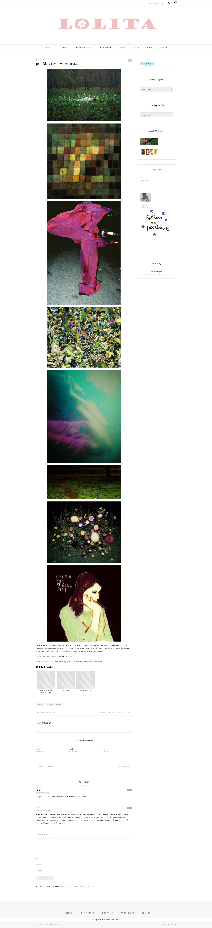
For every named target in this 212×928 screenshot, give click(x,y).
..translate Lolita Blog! (144, 206)
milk (103, 749)
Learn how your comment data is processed (81, 886)
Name (38, 859)
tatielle (142, 178)
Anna (38, 790)
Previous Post (45, 766)
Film (137, 48)
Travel (123, 48)
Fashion (63, 48)
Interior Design (83, 48)
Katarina (51, 712)
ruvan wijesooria (47, 661)
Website (38, 871)
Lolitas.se (58, 924)
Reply (129, 790)
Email (38, 865)
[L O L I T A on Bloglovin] (147, 65)
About (164, 48)
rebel (38, 749)
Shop (150, 48)
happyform (144, 180)
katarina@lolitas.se (160, 274)
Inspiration (106, 48)
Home (47, 48)
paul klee (40, 704)
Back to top (168, 924)
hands (71, 749)
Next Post (125, 766)
